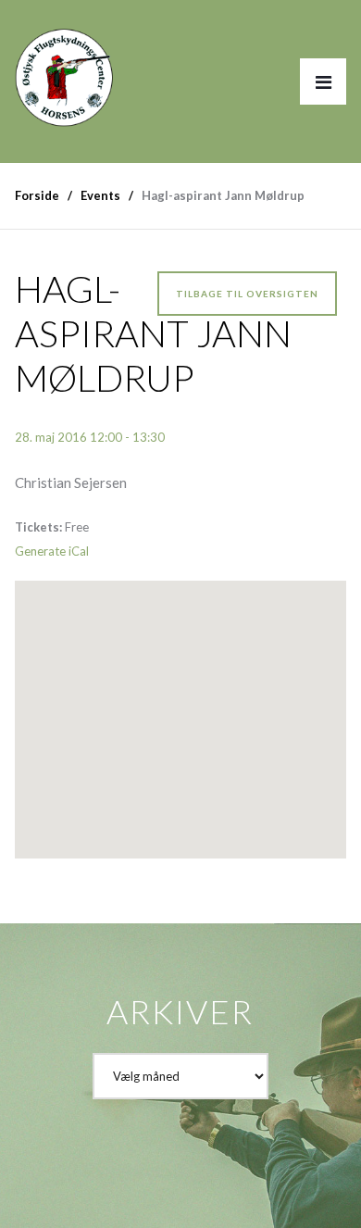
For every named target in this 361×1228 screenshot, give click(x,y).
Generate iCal (52, 551)
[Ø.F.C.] (64, 68)
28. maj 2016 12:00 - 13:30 (90, 437)
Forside (37, 195)
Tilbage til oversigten (247, 293)
